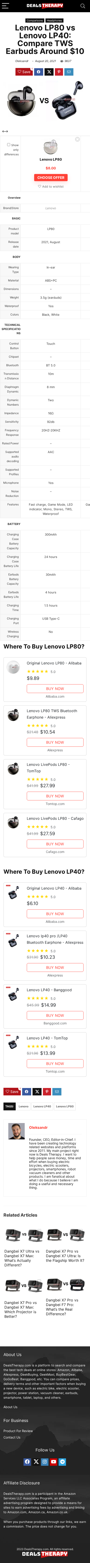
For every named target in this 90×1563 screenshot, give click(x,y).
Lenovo (50, 208)
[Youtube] (53, 1462)
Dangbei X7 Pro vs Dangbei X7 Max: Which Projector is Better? (20, 1309)
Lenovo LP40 (42, 1106)
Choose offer (50, 177)
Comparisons (35, 20)
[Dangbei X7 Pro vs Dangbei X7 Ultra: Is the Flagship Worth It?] (66, 1229)
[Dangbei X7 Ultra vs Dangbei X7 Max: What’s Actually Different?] (24, 1229)
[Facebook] (27, 1462)
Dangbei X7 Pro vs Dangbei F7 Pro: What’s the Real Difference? (62, 1307)
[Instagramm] (44, 1462)
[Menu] (5, 6)
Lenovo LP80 (51, 159)
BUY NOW (55, 688)
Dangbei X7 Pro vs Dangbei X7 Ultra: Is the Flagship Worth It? (65, 1256)
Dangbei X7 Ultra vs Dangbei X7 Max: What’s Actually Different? (21, 1258)
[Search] (82, 6)
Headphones (54, 20)
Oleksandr (21, 61)
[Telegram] (62, 1462)
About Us (10, 1407)
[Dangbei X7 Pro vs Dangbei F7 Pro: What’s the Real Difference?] (66, 1279)
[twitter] (36, 1462)
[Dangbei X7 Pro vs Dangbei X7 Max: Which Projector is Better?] (24, 1279)
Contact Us (11, 1437)
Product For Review (18, 1431)
